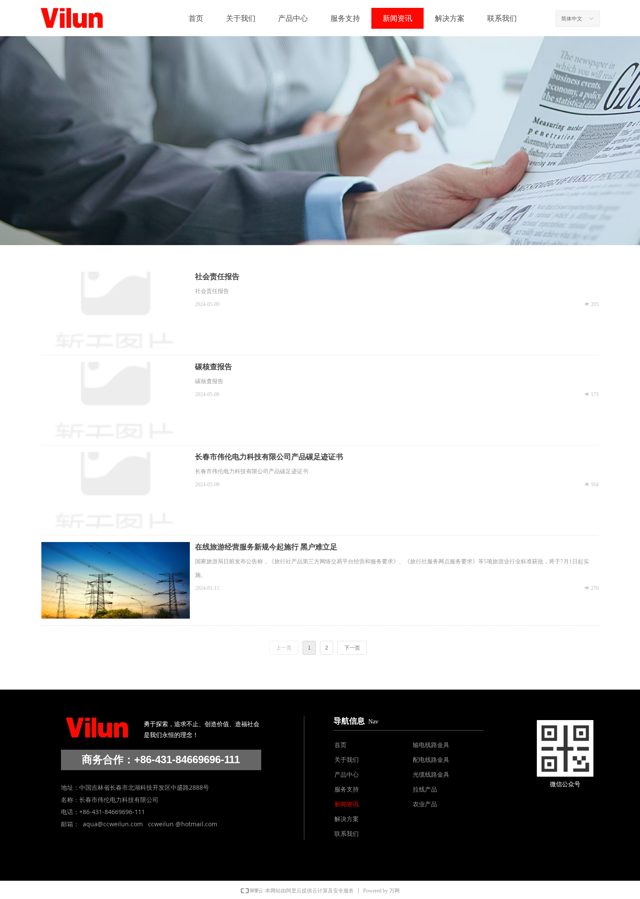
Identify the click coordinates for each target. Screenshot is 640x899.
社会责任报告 (217, 277)
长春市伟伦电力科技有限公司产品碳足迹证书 (269, 457)
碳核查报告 (213, 367)
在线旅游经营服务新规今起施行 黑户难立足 (266, 547)
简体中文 (571, 19)
